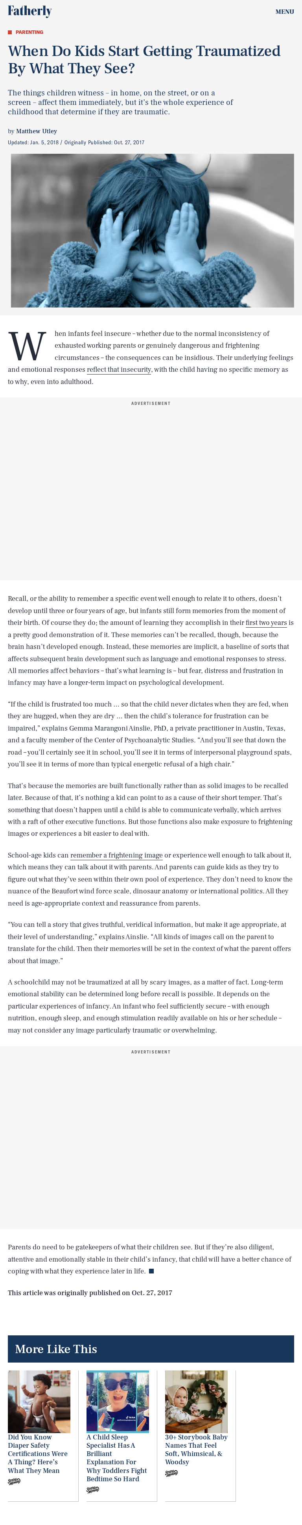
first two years (266, 622)
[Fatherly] (30, 12)
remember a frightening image (116, 855)
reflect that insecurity (119, 369)
